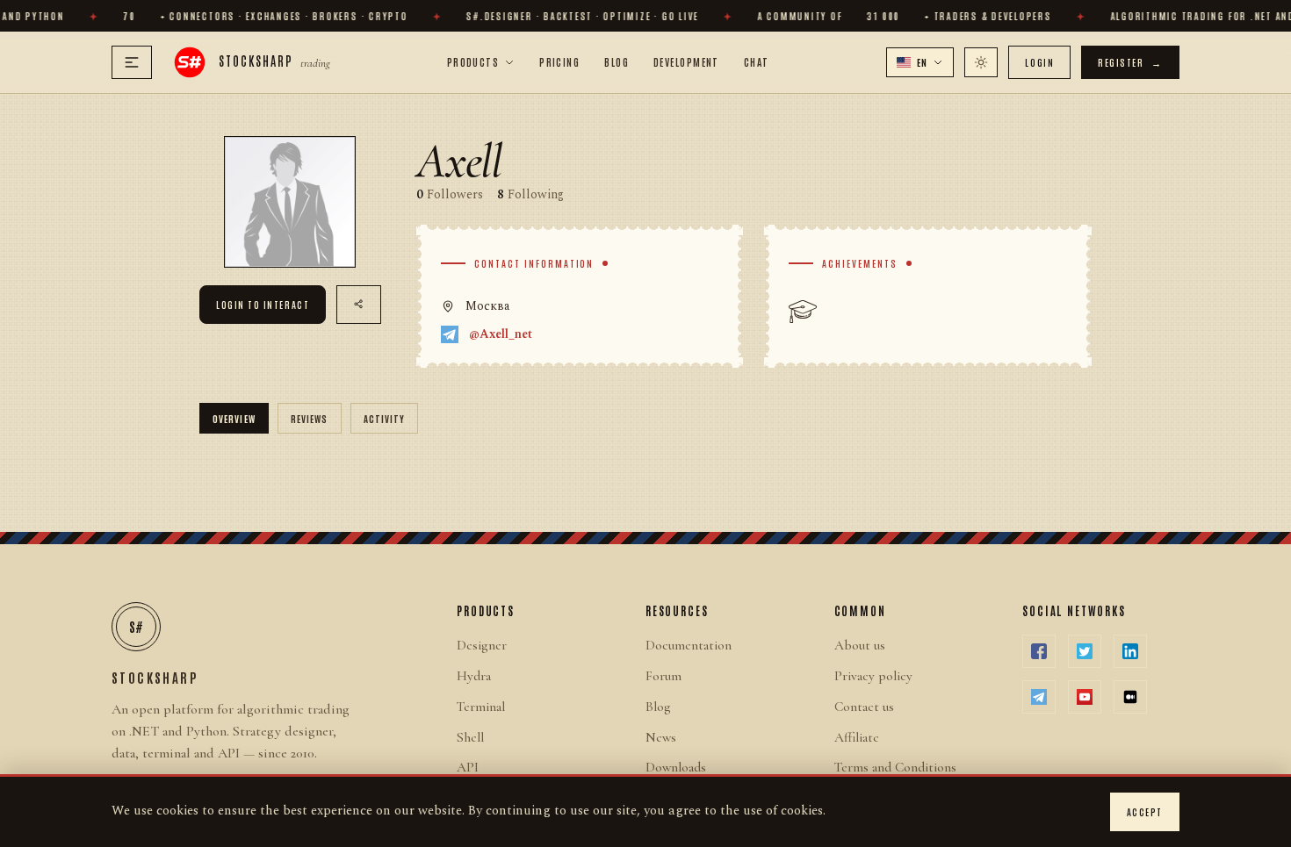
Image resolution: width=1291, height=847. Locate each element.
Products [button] (473, 61)
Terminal (481, 706)
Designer (482, 645)
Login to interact (262, 304)
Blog (616, 61)
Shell (470, 737)
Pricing (559, 61)
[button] (920, 62)
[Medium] (1130, 697)
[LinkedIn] (1130, 651)
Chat (756, 61)
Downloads (676, 767)
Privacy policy (873, 676)
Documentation (689, 645)
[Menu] (132, 62)
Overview (234, 418)
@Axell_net (500, 334)
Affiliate (856, 737)
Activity (385, 418)
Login (1039, 61)
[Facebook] (1039, 651)
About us (859, 645)
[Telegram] (1039, 697)
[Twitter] (1084, 651)
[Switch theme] (981, 62)
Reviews (309, 418)
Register (1130, 61)
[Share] (358, 304)
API (468, 767)
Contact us (864, 706)
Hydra (474, 676)
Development (686, 61)
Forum (664, 676)
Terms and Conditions (895, 767)
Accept (1145, 811)
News (661, 737)
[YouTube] (1084, 697)
